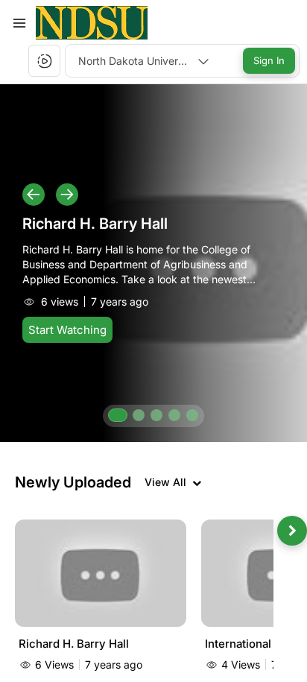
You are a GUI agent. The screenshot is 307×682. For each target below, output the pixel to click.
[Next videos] (292, 531)
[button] (92, 23)
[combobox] (143, 61)
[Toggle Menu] (19, 23)
